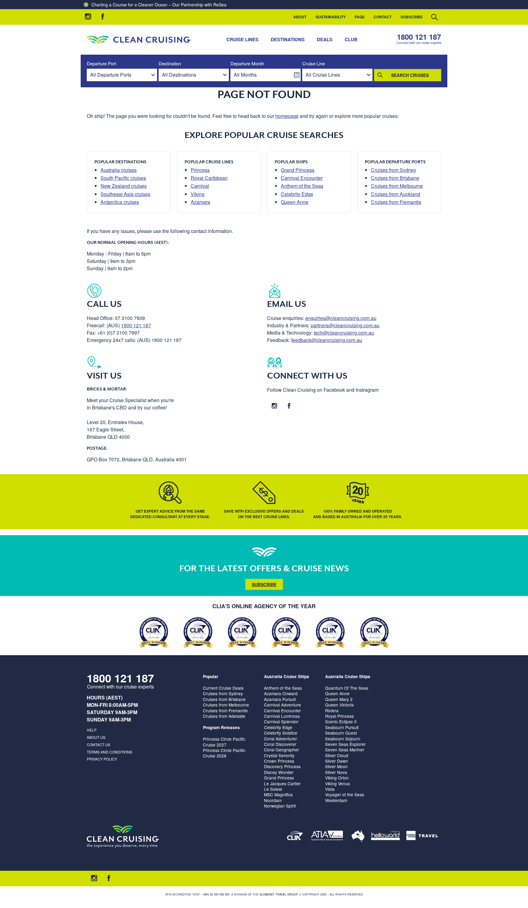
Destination (170, 64)
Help (92, 729)
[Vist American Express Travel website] (422, 836)
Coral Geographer (281, 749)
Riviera (332, 710)
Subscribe (412, 17)
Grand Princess (297, 169)
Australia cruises (119, 169)
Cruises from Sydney (393, 169)
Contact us (98, 744)
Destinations (288, 39)
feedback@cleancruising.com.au (326, 339)
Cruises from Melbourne (397, 185)
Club (351, 39)
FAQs (360, 17)
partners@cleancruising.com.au (345, 325)
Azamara (200, 201)
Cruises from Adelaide (224, 716)
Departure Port (101, 64)
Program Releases (221, 727)
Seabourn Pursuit (342, 727)
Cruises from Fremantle (396, 201)
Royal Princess (339, 716)
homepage (287, 115)
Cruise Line (313, 64)
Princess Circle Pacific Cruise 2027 (224, 741)
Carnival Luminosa (282, 716)
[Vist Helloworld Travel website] (385, 836)
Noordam (273, 800)
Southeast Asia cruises (125, 194)
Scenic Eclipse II (341, 721)
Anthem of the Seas (302, 185)
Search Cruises (410, 75)
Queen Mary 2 (339, 699)
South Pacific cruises (123, 177)
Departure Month (247, 64)
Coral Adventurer (280, 738)
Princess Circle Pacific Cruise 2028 (224, 753)
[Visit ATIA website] (327, 836)
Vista (330, 789)
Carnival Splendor (281, 721)
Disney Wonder (279, 772)
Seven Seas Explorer (345, 744)
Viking (197, 194)
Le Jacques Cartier (282, 783)
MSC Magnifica (278, 794)
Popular (210, 676)
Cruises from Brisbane (395, 177)
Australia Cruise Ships (286, 676)
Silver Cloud (336, 755)
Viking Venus (337, 783)
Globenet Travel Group (278, 894)
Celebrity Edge (297, 194)
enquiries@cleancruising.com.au (340, 317)
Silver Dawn (336, 761)
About (299, 17)
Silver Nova (336, 772)
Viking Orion (337, 778)
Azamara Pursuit (280, 699)
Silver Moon (336, 766)
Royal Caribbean (209, 177)
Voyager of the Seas (344, 794)
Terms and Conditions (109, 751)
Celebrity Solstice (280, 733)
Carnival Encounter (302, 177)
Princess (200, 169)
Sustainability (331, 17)
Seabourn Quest (341, 733)
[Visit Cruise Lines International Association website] (295, 836)
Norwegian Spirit (280, 806)
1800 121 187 (419, 37)
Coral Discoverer (280, 744)
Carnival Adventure (282, 705)
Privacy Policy (102, 758)
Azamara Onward (281, 693)
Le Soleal (273, 789)
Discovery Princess (282, 766)
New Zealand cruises (124, 185)
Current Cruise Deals (223, 688)
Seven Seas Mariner (344, 749)
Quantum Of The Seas (346, 688)
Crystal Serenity (279, 755)
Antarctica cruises (120, 201)
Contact (382, 17)
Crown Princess (279, 761)
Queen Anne (294, 201)
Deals (324, 39)
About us (96, 737)
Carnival (200, 185)
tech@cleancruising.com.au (344, 332)
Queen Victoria (339, 705)
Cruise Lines (242, 39)
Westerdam (336, 800)
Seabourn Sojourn (342, 738)
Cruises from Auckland (395, 194)
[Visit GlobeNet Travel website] (358, 836)
